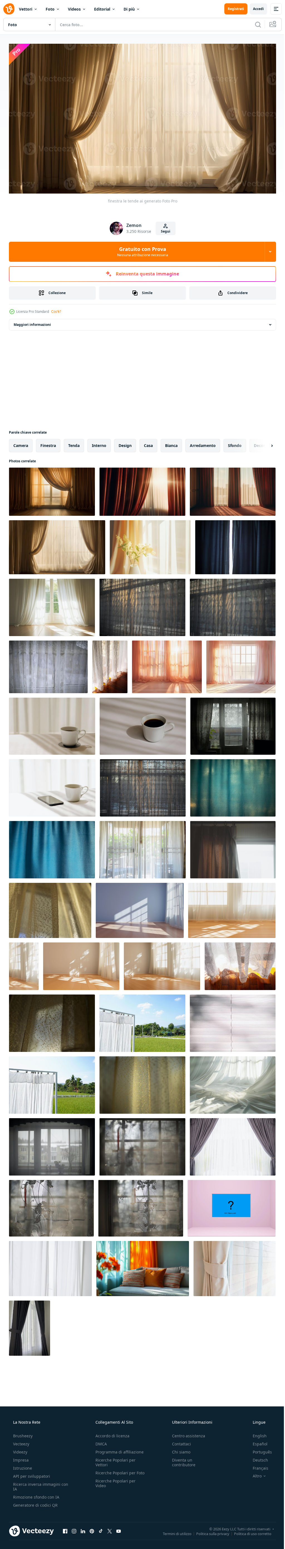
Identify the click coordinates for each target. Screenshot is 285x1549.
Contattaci (178, 1441)
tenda (74, 443)
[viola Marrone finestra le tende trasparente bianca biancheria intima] (233, 1144)
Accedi (254, 8)
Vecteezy (21, 1441)
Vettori (25, 9)
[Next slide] (263, 443)
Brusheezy (22, 1433)
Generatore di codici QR (35, 1503)
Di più (129, 9)
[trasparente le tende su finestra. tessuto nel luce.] (48, 664)
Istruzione (22, 1466)
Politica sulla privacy (208, 1531)
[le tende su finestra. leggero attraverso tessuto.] (50, 907)
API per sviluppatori (31, 1474)
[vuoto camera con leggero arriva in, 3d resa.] (140, 907)
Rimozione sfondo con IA (36, 1494)
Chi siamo (178, 1449)
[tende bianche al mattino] (142, 847)
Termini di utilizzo (173, 1531)
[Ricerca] (253, 24)
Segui (163, 228)
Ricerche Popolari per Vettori (114, 1460)
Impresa (20, 1457)
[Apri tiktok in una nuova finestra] (101, 1528)
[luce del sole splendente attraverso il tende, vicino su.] (109, 664)
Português (258, 1449)
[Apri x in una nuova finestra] (109, 1528)
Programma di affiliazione (118, 1449)
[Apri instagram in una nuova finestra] (74, 1528)
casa (148, 443)
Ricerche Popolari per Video (114, 1486)
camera (20, 443)
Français (257, 1466)
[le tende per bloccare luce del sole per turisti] (142, 1020)
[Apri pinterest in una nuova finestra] (92, 1528)
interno (99, 443)
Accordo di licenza (111, 1433)
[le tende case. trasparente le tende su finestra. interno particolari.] (52, 1144)
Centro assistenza (185, 1433)
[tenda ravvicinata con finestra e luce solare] (234, 1266)
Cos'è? (56, 309)
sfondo (235, 443)
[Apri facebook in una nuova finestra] (65, 1528)
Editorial (102, 9)
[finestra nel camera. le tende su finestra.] (233, 723)
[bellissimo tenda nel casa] (29, 1325)
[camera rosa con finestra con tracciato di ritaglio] (232, 1205)
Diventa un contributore (181, 1460)
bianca (171, 443)
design (125, 443)
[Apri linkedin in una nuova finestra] (83, 1528)
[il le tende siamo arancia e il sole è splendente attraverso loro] (167, 664)
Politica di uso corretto (248, 1531)
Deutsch (256, 1457)
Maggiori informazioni (32, 322)
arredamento (203, 443)
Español (256, 1441)
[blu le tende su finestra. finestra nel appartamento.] (235, 545)
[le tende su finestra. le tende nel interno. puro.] (142, 1144)
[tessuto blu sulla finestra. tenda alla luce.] (233, 785)
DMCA (99, 1441)
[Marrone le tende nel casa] (233, 847)
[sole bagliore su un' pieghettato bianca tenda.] (233, 1020)
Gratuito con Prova (140, 249)
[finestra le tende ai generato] (52, 489)
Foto (50, 9)
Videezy (20, 1449)
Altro (253, 1474)
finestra (48, 443)
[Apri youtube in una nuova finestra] (118, 1528)
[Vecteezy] (8, 8)
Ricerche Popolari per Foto (114, 1473)
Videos (74, 9)
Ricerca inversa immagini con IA (36, 1484)
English (256, 1433)
